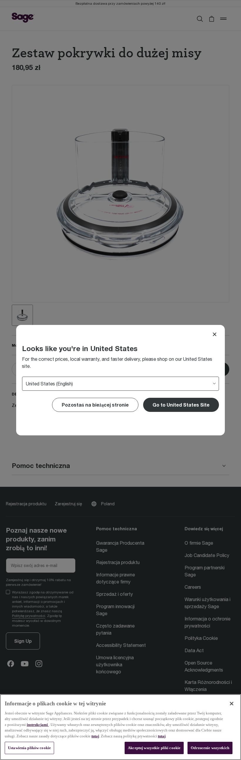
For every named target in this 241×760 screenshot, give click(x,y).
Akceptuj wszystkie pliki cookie (154, 748)
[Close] (214, 334)
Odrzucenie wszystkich (210, 748)
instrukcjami (38, 724)
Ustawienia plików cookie (29, 748)
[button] (181, 405)
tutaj (95, 736)
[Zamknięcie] (231, 703)
